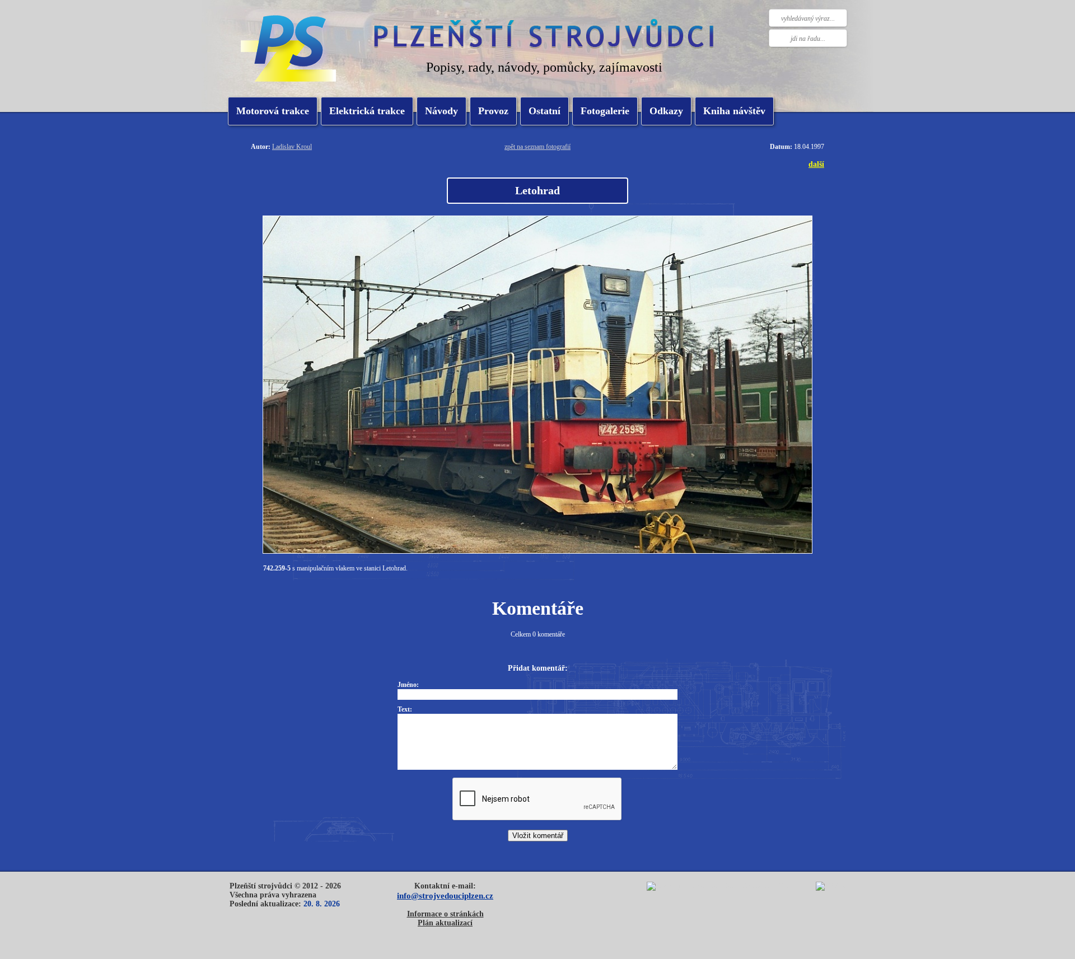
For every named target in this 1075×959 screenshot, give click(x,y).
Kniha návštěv (734, 110)
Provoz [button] (493, 110)
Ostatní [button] (544, 110)
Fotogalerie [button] (605, 110)
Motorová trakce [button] (272, 110)
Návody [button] (441, 110)
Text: (405, 709)
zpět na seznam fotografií (537, 147)
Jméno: (408, 685)
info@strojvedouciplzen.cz (445, 895)
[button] (367, 111)
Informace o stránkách (445, 914)
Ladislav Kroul (292, 147)
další (816, 164)
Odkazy (666, 110)
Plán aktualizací (445, 923)
